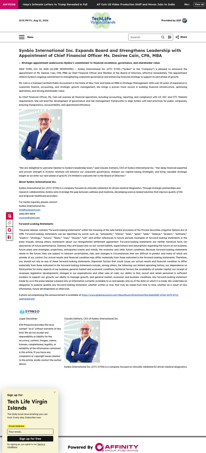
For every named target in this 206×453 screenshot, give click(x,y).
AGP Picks (9, 4)
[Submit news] (9, 216)
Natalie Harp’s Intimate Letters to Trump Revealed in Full (49, 4)
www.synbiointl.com (29, 217)
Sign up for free (30, 438)
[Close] (54, 392)
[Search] (162, 37)
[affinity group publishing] (9, 229)
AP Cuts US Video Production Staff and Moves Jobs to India (136, 4)
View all (199, 4)
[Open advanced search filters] (169, 37)
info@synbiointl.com (29, 209)
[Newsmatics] (9, 236)
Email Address (16, 426)
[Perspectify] (9, 223)
